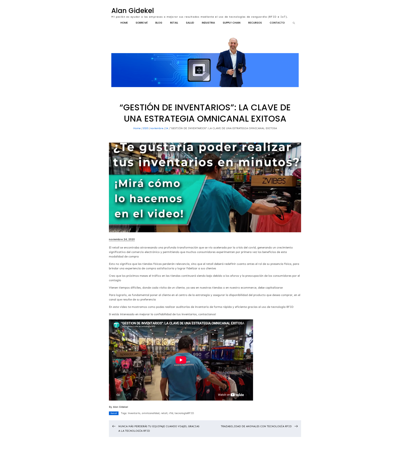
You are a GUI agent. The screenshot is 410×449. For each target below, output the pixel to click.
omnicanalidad (150, 413)
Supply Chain (231, 23)
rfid (171, 413)
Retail (174, 23)
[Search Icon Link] (294, 22)
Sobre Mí (142, 23)
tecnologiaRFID (184, 413)
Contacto (277, 23)
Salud (190, 23)
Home (124, 23)
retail (164, 413)
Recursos (255, 23)
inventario (134, 413)
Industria (208, 23)
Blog (158, 23)
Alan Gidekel (132, 10)
